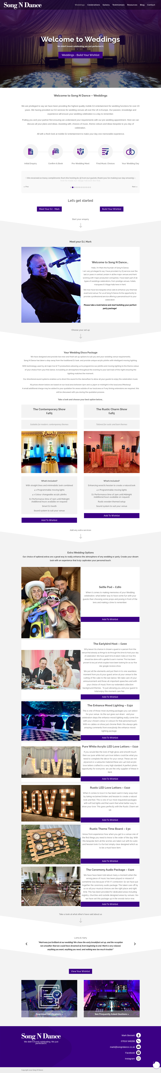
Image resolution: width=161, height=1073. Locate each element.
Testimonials (118, 5)
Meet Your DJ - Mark (49, 209)
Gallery (106, 5)
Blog (142, 5)
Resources (132, 5)
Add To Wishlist (49, 520)
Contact (151, 5)
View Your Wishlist (80, 971)
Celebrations (93, 5)
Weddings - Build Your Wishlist (80, 55)
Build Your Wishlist (111, 209)
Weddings (80, 5)
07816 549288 (128, 1041)
